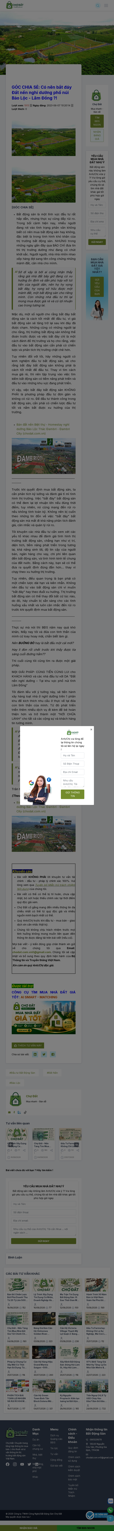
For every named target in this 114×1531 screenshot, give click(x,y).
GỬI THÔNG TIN (73, 794)
